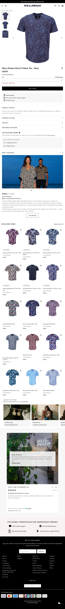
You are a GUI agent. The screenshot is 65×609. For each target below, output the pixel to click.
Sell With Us (36, 558)
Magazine (19, 558)
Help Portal (32, 580)
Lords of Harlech (8, 74)
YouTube (52, 565)
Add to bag (32, 88)
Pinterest (52, 558)
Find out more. (51, 135)
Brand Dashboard (37, 565)
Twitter (51, 563)
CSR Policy (5, 574)
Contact (4, 561)
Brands (19, 556)
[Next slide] (61, 38)
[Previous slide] (14, 38)
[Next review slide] (56, 487)
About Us (35, 556)
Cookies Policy (6, 565)
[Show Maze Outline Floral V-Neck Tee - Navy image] (5, 16)
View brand (32, 215)
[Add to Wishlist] (62, 68)
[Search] (59, 5)
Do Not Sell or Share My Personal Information (9, 571)
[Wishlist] (55, 5)
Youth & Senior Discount (39, 572)
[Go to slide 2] (32, 190)
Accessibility (5, 563)
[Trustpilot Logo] (28, 508)
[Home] (32, 6)
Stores (34, 563)
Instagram (52, 561)
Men (3, 10)
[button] (5, 5)
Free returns (9, 98)
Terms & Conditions (29, 601)
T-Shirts (10, 10)
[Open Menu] (2, 6)
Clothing (6, 10)
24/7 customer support (20, 98)
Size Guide (5, 577)
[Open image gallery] (37, 38)
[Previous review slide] (52, 487)
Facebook (52, 556)
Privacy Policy (37, 601)
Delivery (4, 556)
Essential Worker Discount (40, 570)
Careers (35, 561)
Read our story (16, 463)
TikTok (51, 568)
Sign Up (41, 551)
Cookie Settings (6, 568)
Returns (4, 558)
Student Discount (37, 568)
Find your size (59, 77)
